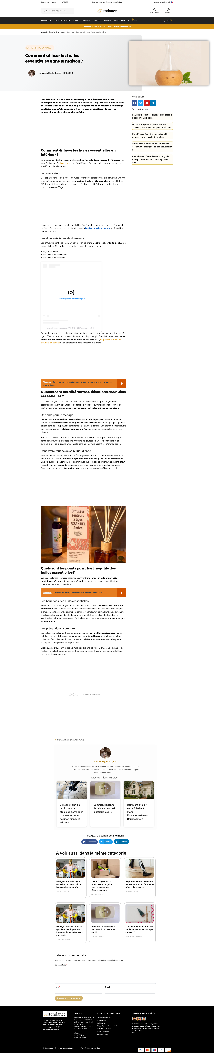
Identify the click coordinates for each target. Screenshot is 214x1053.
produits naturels (77, 740)
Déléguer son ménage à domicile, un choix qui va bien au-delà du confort (68, 884)
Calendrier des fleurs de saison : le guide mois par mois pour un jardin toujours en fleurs (150, 159)
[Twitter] (140, 103)
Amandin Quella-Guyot (105, 762)
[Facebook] (134, 103)
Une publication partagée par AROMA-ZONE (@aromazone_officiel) (71, 328)
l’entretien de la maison (98, 228)
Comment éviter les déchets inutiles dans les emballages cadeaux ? (139, 929)
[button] (168, 20)
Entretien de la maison (57, 32)
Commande (168, 13)
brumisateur (66, 163)
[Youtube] (147, 103)
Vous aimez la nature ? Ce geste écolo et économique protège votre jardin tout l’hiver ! (152, 147)
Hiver (66, 740)
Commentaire (61, 965)
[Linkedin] (153, 103)
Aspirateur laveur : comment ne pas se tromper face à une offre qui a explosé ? (139, 884)
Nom (57, 987)
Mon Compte (155, 13)
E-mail (108, 987)
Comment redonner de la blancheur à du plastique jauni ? (104, 808)
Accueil (44, 32)
